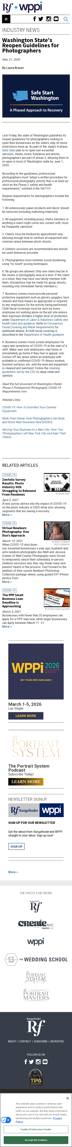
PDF (48, 188)
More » (13, 872)
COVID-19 (9, 475)
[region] (36, 1120)
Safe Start (8, 150)
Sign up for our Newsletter (31, 822)
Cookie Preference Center (36, 1129)
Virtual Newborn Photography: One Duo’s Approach (15, 531)
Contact (25, 1041)
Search (66, 19)
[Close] (68, 1098)
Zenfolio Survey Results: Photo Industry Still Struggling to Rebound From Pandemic (19, 487)
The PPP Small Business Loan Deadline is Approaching (12, 600)
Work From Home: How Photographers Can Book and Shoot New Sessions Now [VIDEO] (33, 420)
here (23, 391)
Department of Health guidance (44, 334)
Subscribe (41, 1041)
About (12, 1041)
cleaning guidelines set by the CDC (31, 370)
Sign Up (16, 846)
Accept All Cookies (36, 1140)
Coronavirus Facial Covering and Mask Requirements (32, 325)
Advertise (57, 1041)
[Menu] (6, 19)
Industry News (21, 29)
